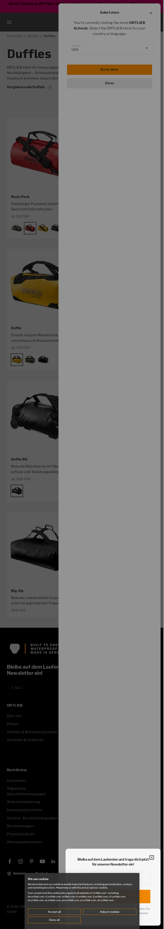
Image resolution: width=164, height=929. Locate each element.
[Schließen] (152, 857)
